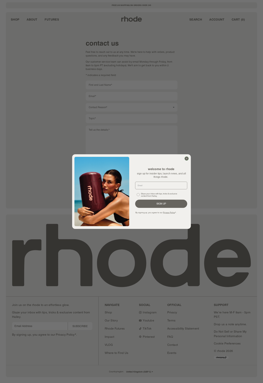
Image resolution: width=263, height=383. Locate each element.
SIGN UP (161, 203)
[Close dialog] (186, 158)
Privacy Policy (169, 212)
